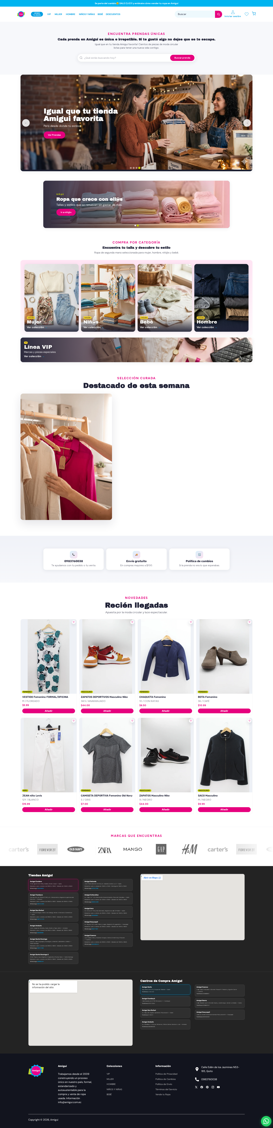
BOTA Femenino (207, 696)
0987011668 (40, 948)
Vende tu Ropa (162, 1094)
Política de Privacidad (166, 1073)
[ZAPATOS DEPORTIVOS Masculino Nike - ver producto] (107, 656)
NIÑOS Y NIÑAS (114, 1089)
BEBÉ (109, 1094)
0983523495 (94, 902)
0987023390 (40, 904)
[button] (255, 14)
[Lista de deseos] (246, 14)
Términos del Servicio (166, 1089)
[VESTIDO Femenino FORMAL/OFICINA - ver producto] (49, 656)
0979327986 (94, 888)
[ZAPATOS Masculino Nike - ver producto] (166, 755)
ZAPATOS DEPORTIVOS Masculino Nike (104, 696)
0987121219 (40, 919)
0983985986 (40, 932)
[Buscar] (218, 14)
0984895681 (94, 915)
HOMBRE (111, 1084)
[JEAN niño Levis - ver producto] (49, 755)
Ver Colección (236, 133)
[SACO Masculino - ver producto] (224, 755)
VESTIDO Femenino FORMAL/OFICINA (45, 696)
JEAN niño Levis (32, 795)
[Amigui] (21, 14)
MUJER (110, 1079)
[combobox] (198, 14)
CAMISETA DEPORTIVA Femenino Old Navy (106, 795)
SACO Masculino (208, 795)
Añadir (49, 710)
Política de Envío (163, 1084)
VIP (108, 1073)
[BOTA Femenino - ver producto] (224, 656)
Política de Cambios (165, 1079)
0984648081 (40, 888)
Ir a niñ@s (66, 212)
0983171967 (94, 929)
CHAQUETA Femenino (152, 696)
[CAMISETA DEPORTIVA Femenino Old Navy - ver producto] (107, 755)
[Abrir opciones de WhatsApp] (266, 1121)
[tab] (131, 168)
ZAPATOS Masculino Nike (154, 795)
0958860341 (40, 961)
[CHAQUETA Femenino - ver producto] (166, 656)
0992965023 (95, 944)
